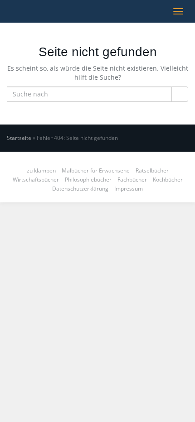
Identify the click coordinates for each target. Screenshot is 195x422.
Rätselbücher (152, 170)
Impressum (128, 188)
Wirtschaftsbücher (36, 179)
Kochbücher (168, 179)
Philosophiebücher (88, 179)
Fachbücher (132, 179)
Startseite (19, 138)
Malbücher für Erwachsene (96, 170)
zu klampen (41, 170)
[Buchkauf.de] (7, 11)
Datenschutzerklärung (80, 188)
